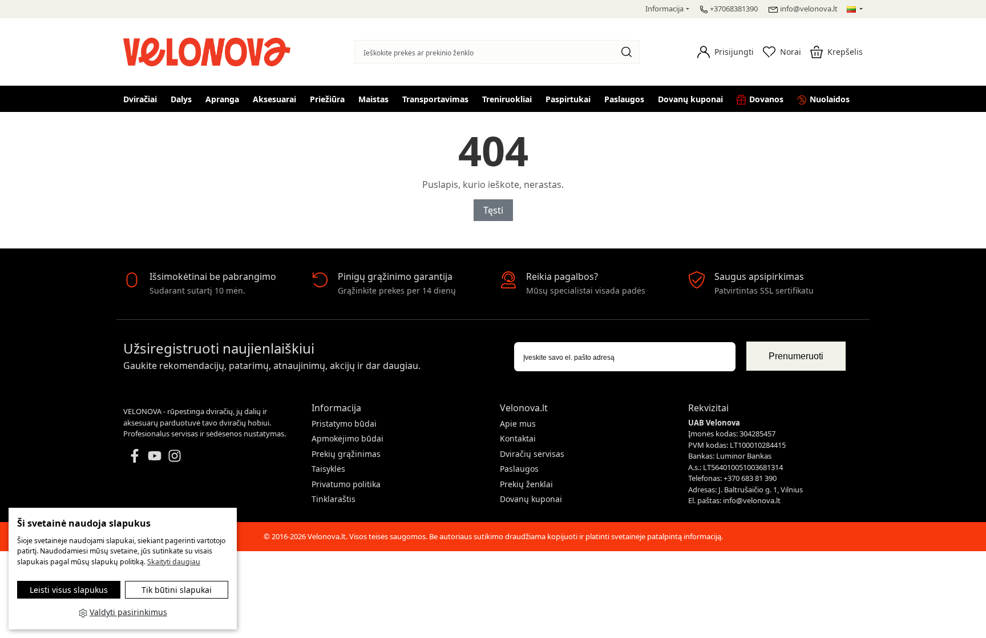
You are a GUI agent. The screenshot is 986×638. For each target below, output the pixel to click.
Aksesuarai (274, 99)
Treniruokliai (507, 99)
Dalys (181, 99)
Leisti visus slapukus (69, 589)
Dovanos (766, 99)
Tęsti (493, 210)
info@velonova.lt (809, 8)
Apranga (222, 99)
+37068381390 (734, 8)
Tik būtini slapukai (177, 589)
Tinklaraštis (333, 498)
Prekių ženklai (526, 484)
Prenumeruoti (796, 356)
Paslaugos (624, 99)
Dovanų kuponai (690, 99)
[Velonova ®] (209, 50)
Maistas (373, 99)
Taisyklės (328, 468)
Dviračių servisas (532, 453)
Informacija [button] (664, 8)
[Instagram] (174, 455)
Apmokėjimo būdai (347, 438)
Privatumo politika (346, 484)
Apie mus (518, 423)
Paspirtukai (568, 99)
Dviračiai (140, 99)
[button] (725, 52)
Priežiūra (327, 99)
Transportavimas (435, 99)
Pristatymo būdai (344, 423)
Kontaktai (518, 438)
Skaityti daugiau (173, 562)
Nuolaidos (830, 99)
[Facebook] (135, 455)
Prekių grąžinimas (346, 453)
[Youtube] (154, 455)
